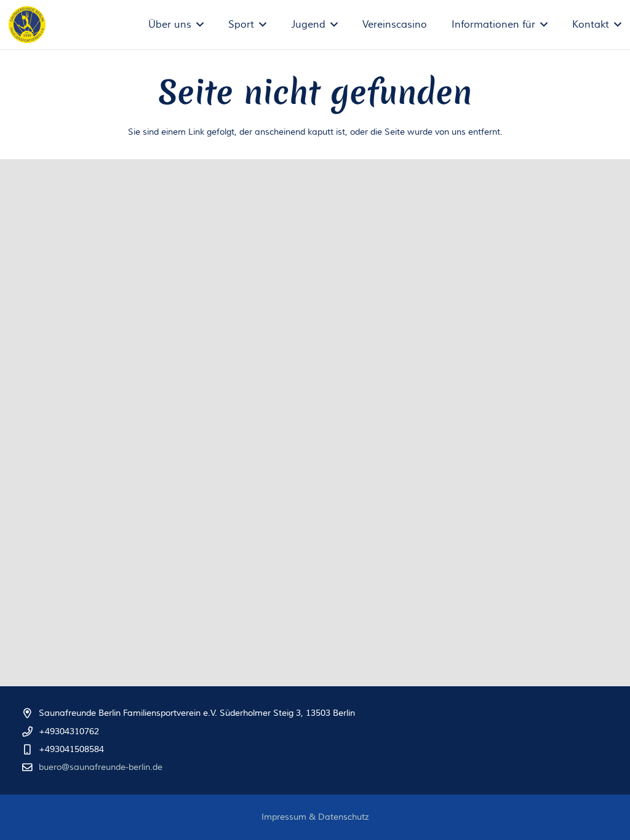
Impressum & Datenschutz (315, 817)
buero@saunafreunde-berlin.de (100, 767)
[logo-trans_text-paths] (27, 24)
